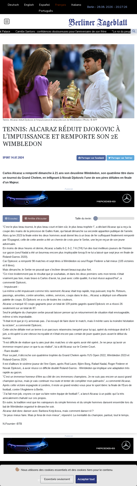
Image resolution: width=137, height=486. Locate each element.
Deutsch (13, 5)
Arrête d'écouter (37, 218)
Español (44, 5)
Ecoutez (12, 218)
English (29, 5)
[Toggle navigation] (7, 21)
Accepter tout (86, 479)
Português (46, 11)
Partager (92, 157)
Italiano (76, 5)
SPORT (6, 157)
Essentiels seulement (57, 479)
